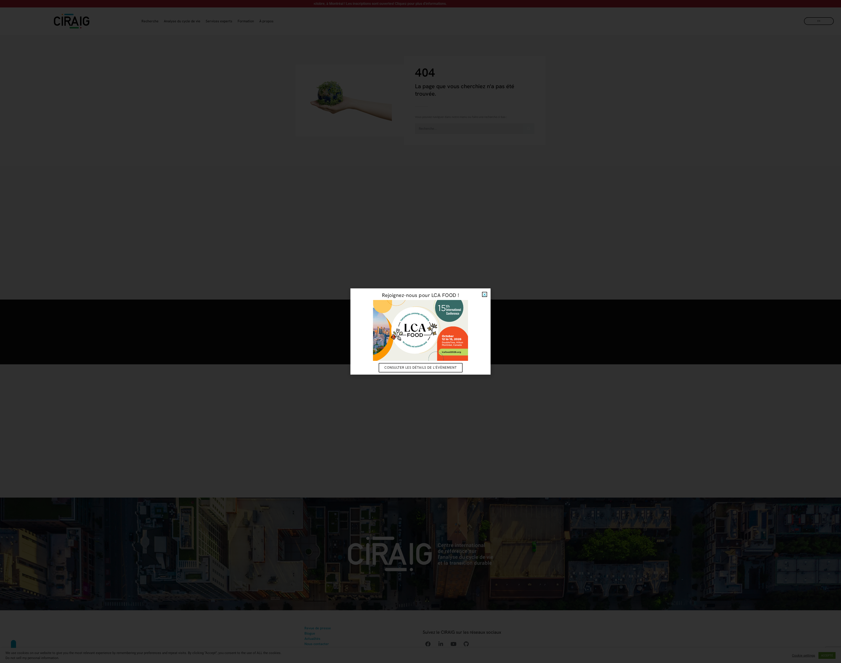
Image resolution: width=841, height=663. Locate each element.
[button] (484, 294)
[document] (420, 331)
